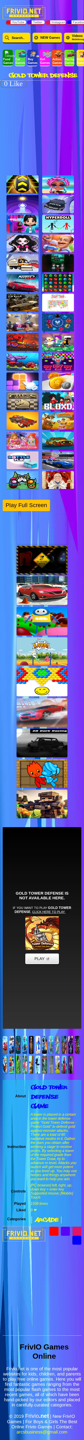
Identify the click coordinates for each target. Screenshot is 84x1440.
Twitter (37, 22)
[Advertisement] (42, 130)
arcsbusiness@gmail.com (42, 1431)
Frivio (37, 1416)
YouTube (18, 22)
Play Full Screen (26, 505)
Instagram (59, 22)
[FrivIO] (24, 12)
